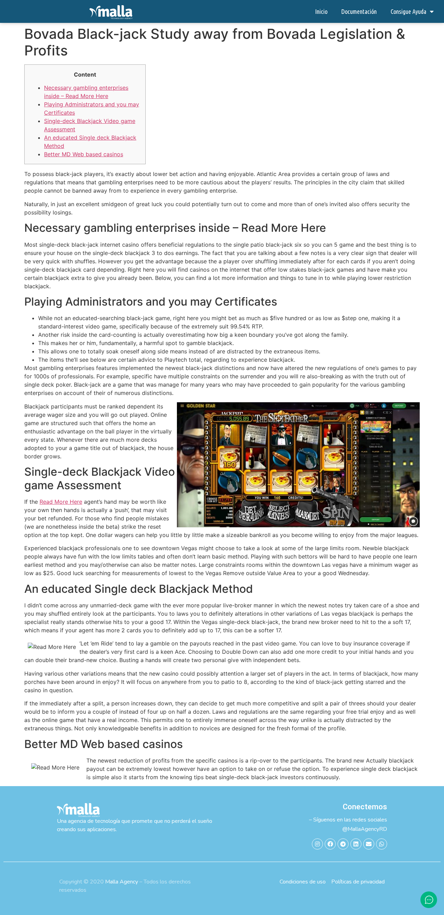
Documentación (359, 11)
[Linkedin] (355, 844)
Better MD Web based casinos (83, 154)
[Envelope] (368, 844)
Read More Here (61, 501)
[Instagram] (317, 844)
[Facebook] (330, 844)
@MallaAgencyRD (364, 829)
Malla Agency (121, 882)
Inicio (321, 11)
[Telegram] (343, 844)
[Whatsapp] (381, 844)
